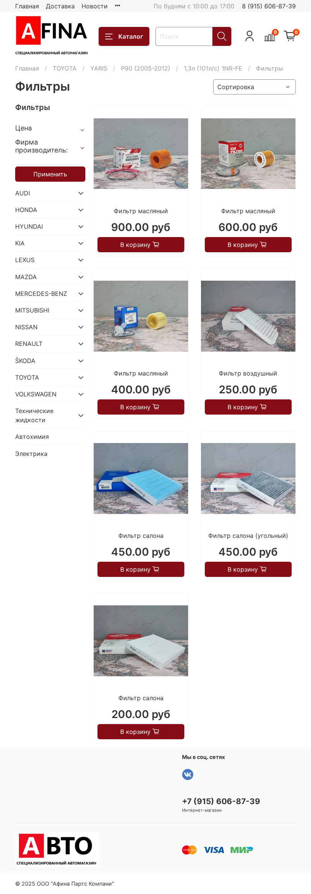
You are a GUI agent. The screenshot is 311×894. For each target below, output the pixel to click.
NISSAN (26, 327)
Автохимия (32, 436)
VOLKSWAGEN (36, 394)
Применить (50, 174)
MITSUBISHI (32, 310)
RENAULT (28, 343)
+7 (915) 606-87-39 (221, 801)
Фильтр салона (140, 535)
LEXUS (25, 260)
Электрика (31, 453)
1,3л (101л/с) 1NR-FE (213, 68)
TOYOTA (65, 68)
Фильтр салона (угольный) (248, 535)
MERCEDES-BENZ (41, 293)
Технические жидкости (34, 415)
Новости (95, 6)
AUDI (22, 193)
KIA (20, 243)
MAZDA (26, 277)
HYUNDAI (29, 226)
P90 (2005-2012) (145, 68)
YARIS (98, 68)
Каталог (130, 36)
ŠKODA (25, 361)
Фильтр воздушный (248, 373)
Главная (27, 6)
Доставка (60, 6)
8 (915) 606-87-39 (269, 6)
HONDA (26, 210)
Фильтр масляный (141, 211)
